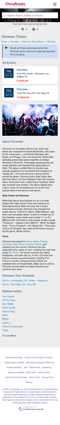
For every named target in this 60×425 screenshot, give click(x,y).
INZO (5, 315)
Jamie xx (6, 322)
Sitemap (29, 382)
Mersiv (5, 318)
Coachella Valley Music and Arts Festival (22, 244)
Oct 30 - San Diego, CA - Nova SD (19, 284)
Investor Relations (14, 367)
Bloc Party (13, 252)
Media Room (35, 367)
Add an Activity (44, 372)
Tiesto (5, 330)
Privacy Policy (47, 377)
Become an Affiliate (16, 372)
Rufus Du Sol (8, 307)
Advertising (47, 367)
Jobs (26, 367)
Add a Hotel (31, 372)
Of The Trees (8, 300)
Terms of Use (34, 377)
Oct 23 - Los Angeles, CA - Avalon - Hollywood (25, 280)
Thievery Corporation (12, 326)
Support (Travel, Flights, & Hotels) (38, 357)
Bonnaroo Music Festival (35, 241)
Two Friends (8, 296)
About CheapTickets (14, 357)
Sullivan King (8, 311)
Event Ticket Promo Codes (16, 377)
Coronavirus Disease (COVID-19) (40, 362)
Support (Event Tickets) (14, 362)
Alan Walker (8, 303)
